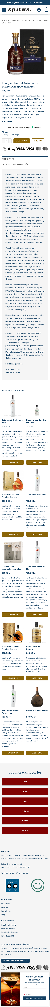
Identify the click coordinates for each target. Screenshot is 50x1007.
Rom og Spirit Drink (31, 20)
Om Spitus (5, 903)
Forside (5, 20)
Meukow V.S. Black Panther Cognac (10, 648)
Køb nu (38, 141)
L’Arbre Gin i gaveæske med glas (11, 567)
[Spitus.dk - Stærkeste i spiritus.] (19, 10)
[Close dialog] (47, 974)
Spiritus (16, 20)
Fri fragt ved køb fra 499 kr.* (20, 2)
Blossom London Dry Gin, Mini (36, 421)
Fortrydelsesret (8, 928)
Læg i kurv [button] (13, 462)
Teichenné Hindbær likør (35, 567)
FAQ (3, 914)
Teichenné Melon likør (36, 495)
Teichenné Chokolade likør (12, 421)
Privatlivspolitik (7, 936)
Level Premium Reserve (33, 648)
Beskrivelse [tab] (8, 159)
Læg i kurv (22, 141)
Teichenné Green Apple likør (10, 711)
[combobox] (25, 994)
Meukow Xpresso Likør (37, 710)
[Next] (44, 52)
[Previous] (6, 52)
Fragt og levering (8, 925)
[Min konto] (39, 10)
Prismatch (40, 2)
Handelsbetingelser (9, 932)
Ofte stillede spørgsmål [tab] (15, 164)
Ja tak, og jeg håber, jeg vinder (34, 998)
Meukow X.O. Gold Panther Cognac (10, 496)
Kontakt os (6, 911)
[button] (4, 10)
